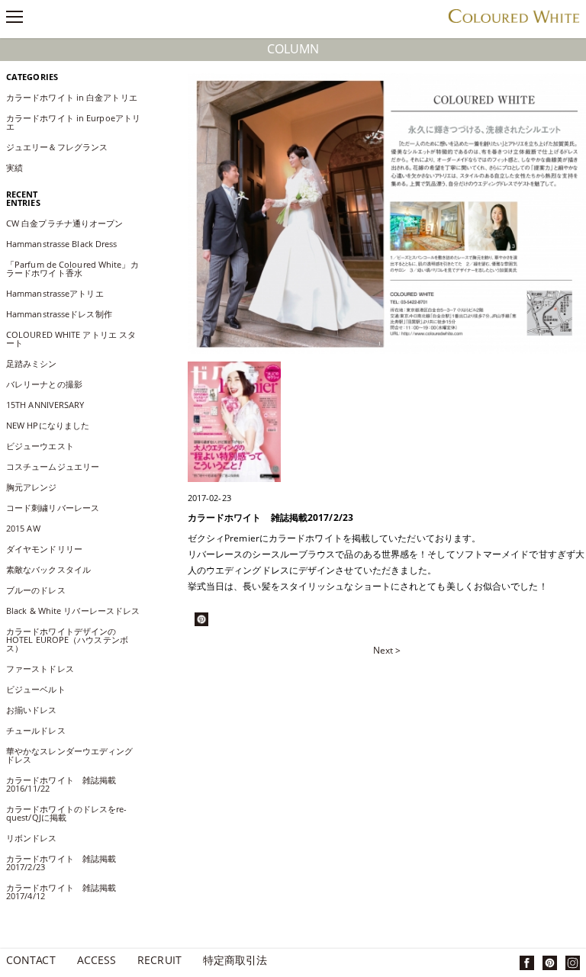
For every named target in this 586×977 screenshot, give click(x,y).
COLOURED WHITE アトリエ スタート (71, 339)
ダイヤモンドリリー (44, 548)
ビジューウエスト (40, 446)
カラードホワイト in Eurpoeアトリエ (73, 122)
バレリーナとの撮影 (48, 384)
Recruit (159, 961)
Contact (31, 961)
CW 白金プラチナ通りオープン (69, 223)
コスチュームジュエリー (52, 466)
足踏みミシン (36, 363)
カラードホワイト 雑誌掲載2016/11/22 (61, 784)
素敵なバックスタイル (48, 569)
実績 (14, 167)
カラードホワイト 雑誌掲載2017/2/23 (61, 863)
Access (97, 961)
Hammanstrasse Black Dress (66, 243)
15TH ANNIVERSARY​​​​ (45, 404)
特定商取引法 (235, 961)
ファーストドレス (40, 668)
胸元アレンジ (31, 487)
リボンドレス (31, 838)
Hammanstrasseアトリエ (55, 293)
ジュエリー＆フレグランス (57, 147)
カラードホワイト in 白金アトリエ (71, 97)
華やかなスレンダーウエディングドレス (70, 755)
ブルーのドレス (36, 590)
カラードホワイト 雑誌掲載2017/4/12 (61, 891)
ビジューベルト (36, 689)
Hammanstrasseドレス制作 (59, 314)
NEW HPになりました (47, 425)
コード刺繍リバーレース (52, 507)
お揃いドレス (31, 709)
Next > (387, 650)
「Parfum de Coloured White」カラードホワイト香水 (72, 268)
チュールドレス (36, 730)
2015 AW (23, 528)
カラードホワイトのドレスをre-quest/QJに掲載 (66, 813)
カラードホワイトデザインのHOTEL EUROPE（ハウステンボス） (67, 639)
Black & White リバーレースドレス (73, 610)
